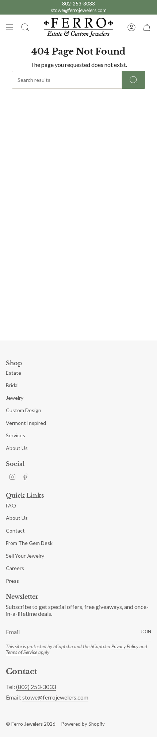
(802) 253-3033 (36, 686)
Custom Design (23, 410)
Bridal (12, 385)
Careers (15, 568)
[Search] (133, 80)
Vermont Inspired (26, 423)
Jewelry (14, 398)
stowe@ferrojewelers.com (79, 10)
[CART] (146, 27)
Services (15, 435)
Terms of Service (21, 652)
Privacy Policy (124, 646)
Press (12, 581)
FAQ (11, 505)
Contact (15, 530)
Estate (13, 373)
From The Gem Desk (29, 543)
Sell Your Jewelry (25, 556)
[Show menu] (9, 27)
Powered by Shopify (83, 724)
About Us (17, 448)
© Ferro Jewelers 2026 (30, 724)
